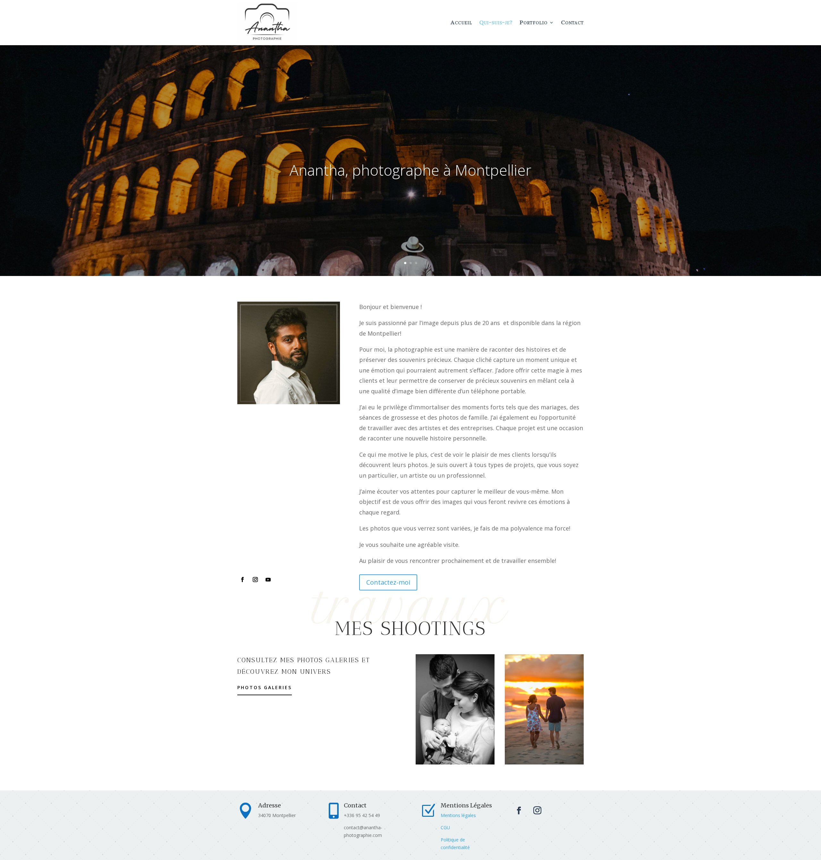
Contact (572, 22)
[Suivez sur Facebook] (242, 579)
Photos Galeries (264, 687)
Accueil (461, 22)
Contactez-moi (388, 582)
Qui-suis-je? (495, 22)
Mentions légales (458, 815)
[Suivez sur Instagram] (255, 579)
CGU (445, 827)
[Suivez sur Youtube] (268, 579)
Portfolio (533, 22)
